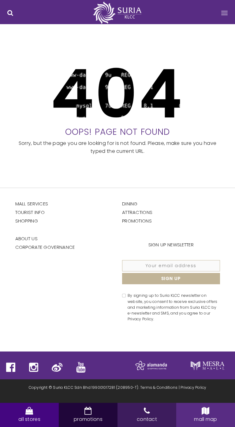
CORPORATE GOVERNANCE (45, 247)
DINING (130, 204)
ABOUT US (26, 238)
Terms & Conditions (158, 387)
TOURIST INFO (30, 212)
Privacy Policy (193, 387)
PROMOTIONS (137, 221)
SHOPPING (26, 221)
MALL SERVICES (31, 204)
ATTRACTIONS (137, 212)
